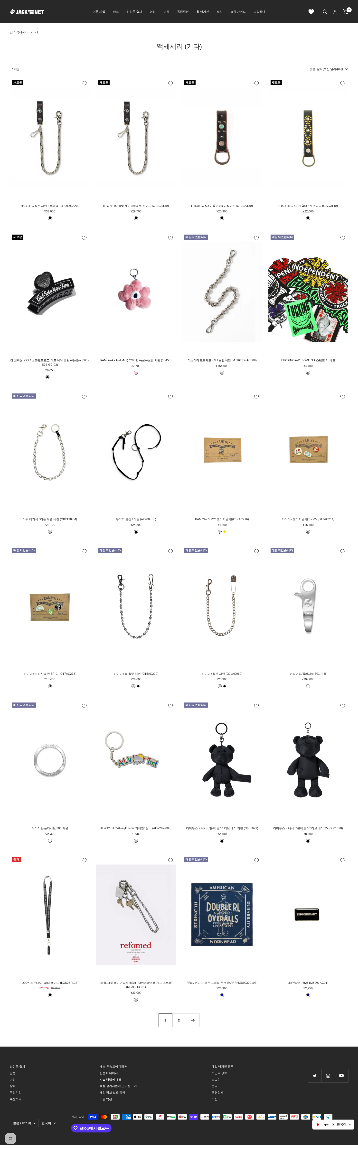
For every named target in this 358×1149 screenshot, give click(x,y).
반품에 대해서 (109, 1073)
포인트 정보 (219, 1073)
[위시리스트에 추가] (84, 83)
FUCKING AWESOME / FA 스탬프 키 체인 (308, 360)
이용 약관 (106, 1099)
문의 (214, 1086)
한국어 (46, 1123)
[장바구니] (345, 11)
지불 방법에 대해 (111, 1079)
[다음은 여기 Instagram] (328, 1075)
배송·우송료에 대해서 (114, 1066)
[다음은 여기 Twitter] (314, 1075)
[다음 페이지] (192, 1020)
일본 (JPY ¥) (22, 1123)
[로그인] (335, 12)
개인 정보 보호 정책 (112, 1092)
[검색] (325, 11)
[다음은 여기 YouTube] (341, 1075)
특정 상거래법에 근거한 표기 (118, 1086)
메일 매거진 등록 (223, 1066)
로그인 (216, 1079)
